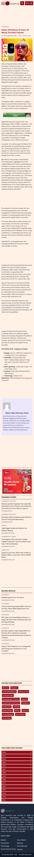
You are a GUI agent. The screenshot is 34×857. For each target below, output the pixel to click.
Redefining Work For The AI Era (13, 597)
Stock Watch (20, 714)
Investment (7, 707)
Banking (5, 688)
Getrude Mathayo (7, 522)
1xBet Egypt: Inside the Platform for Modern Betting (14, 529)
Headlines (25, 703)
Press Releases (8, 714)
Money (17, 711)
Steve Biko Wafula (7, 511)
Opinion (25, 711)
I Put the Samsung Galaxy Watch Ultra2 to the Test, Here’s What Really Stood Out (16, 607)
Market (3, 840)
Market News (7, 711)
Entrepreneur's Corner (11, 699)
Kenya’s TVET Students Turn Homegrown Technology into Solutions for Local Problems (16, 648)
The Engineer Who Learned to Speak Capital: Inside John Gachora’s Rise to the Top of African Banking (16, 541)
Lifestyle (16, 707)
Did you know (23, 692)
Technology (7, 718)
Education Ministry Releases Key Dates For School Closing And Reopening (17, 518)
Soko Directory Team (10, 36)
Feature (24, 699)
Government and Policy (11, 703)
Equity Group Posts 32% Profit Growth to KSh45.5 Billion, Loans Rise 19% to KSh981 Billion (16, 555)
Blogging (14, 688)
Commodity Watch (9, 692)
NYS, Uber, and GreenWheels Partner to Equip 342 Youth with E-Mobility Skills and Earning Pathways (16, 619)
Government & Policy (8, 849)
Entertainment (8, 695)
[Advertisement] (17, 12)
